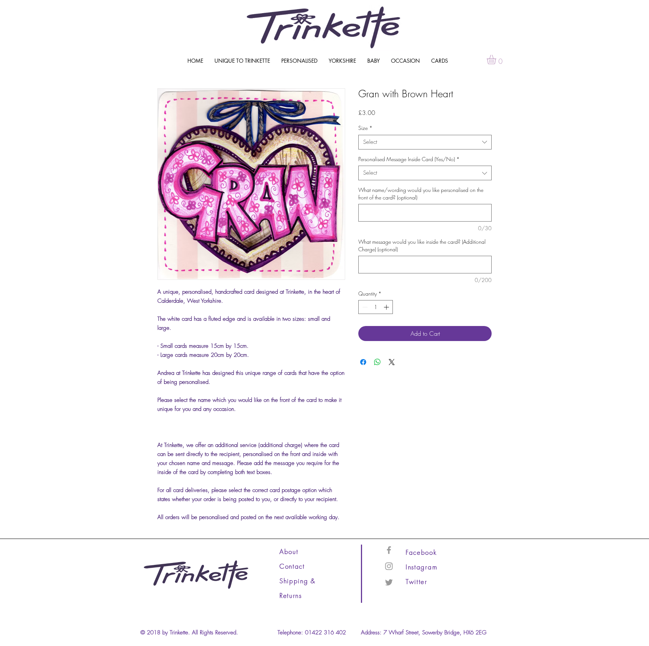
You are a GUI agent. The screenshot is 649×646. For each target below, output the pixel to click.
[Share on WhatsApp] (377, 362)
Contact (292, 566)
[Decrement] (364, 307)
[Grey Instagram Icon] (389, 566)
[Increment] (387, 307)
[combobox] (425, 142)
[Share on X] (391, 362)
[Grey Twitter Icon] (389, 582)
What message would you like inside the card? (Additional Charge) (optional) (422, 245)
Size (365, 127)
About (289, 551)
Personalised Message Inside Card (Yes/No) (409, 159)
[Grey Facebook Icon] (389, 550)
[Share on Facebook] (363, 362)
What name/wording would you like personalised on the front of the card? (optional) (420, 193)
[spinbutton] (375, 307)
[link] (497, 59)
